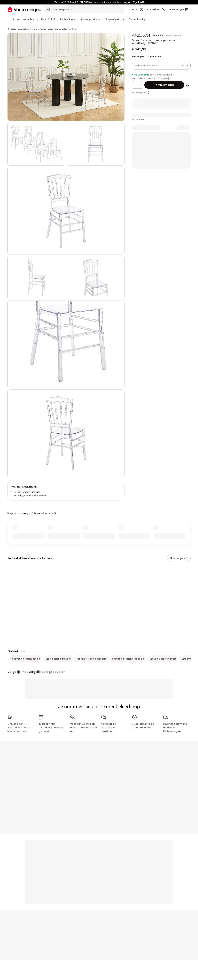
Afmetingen (154, 56)
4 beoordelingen (174, 35)
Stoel (73, 29)
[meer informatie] (148, 92)
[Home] (8, 29)
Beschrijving (138, 56)
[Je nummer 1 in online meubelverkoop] (24, 9)
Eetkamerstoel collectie (59, 29)
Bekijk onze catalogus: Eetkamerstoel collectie (32, 513)
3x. (145, 92)
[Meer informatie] (168, 78)
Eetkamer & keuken (20, 29)
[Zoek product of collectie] (48, 9)
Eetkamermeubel (38, 29)
